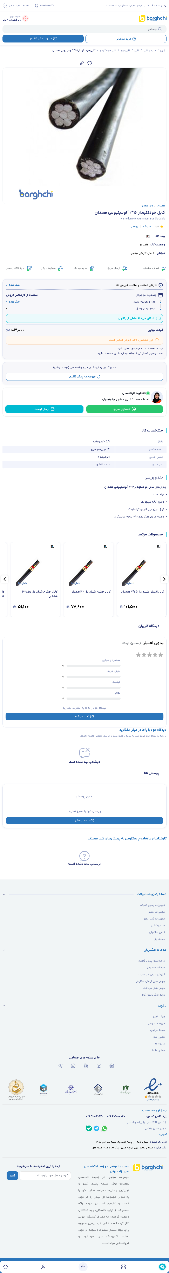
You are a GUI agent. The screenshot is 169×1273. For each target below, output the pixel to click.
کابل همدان (147, 205)
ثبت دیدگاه (82, 716)
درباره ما (160, 1044)
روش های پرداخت (154, 988)
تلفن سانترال (157, 932)
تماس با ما (158, 1051)
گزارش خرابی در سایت (151, 974)
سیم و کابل (149, 50)
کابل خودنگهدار (108, 50)
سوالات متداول (156, 968)
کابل (136, 50)
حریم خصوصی (156, 1023)
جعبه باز (160, 939)
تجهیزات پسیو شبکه (152, 905)
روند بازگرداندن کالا (153, 995)
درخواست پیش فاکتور (151, 961)
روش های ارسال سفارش (150, 981)
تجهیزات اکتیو (156, 912)
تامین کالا (159, 1037)
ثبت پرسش (82, 821)
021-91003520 (94, 1116)
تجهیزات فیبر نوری (154, 919)
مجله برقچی (157, 1030)
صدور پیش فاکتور (41, 39)
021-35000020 (47, 5)
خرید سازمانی (123, 39)
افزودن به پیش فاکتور (82, 377)
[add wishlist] (89, 63)
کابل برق (125, 50)
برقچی (163, 50)
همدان (160, 205)
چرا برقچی (159, 1016)
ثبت (12, 1176)
